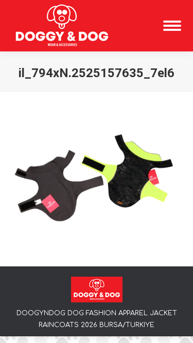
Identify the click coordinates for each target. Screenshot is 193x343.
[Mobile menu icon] (172, 25)
